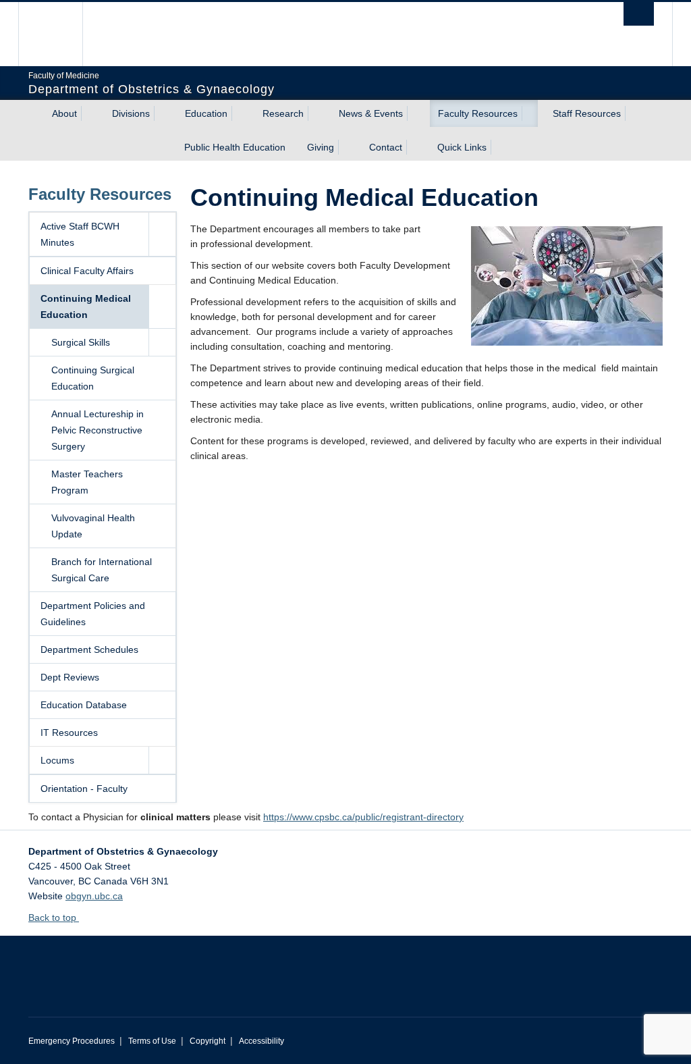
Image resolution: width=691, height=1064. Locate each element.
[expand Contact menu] (414, 147)
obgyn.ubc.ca (94, 895)
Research (283, 113)
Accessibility (261, 1041)
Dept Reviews (69, 677)
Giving (320, 147)
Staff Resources (587, 113)
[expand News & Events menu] (415, 113)
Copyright (207, 1041)
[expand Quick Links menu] (499, 147)
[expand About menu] (89, 113)
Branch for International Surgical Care (101, 569)
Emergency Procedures (71, 1041)
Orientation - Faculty (84, 788)
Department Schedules (89, 649)
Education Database (83, 704)
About (64, 113)
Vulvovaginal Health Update (93, 525)
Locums (57, 760)
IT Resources (69, 732)
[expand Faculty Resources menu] (530, 113)
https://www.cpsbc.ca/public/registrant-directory (363, 817)
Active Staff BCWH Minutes (79, 234)
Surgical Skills (80, 342)
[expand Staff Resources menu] (633, 113)
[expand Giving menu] (346, 147)
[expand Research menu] (316, 113)
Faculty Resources (478, 113)
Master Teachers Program (87, 482)
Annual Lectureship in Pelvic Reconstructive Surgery (97, 430)
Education (206, 113)
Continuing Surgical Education (92, 378)
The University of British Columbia (60, 34)
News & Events (371, 113)
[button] (161, 234)
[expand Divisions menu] (162, 113)
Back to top (53, 917)
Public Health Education (234, 147)
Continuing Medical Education (85, 306)
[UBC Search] (639, 14)
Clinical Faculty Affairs (87, 270)
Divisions (131, 113)
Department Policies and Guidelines (92, 613)
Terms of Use (152, 1041)
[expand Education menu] (239, 113)
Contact (385, 147)
